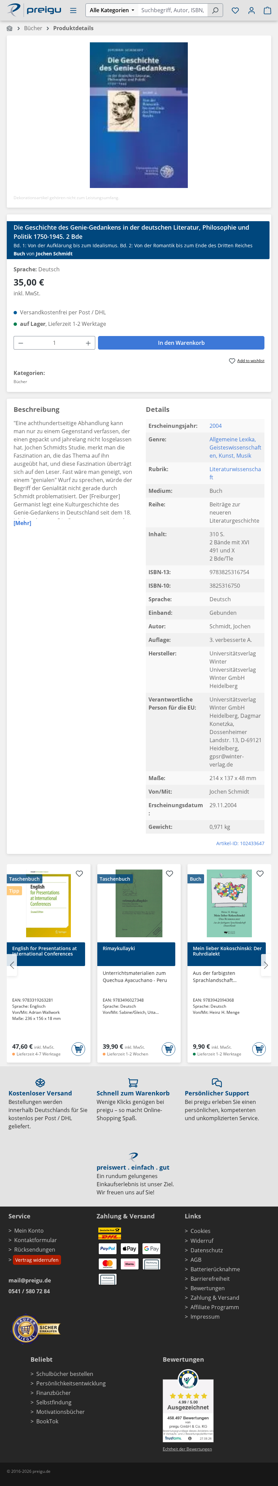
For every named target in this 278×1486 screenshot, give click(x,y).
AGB (196, 1259)
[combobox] (172, 10)
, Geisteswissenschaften (235, 447)
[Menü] (73, 10)
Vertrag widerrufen (37, 1260)
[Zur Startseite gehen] (34, 9)
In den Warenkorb (181, 343)
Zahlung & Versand (215, 1297)
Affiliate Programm (215, 1307)
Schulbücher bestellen (64, 1374)
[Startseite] (10, 28)
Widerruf (202, 1240)
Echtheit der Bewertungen (187, 1449)
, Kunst (225, 455)
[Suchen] (215, 10)
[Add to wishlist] (79, 875)
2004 (216, 426)
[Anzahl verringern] (21, 343)
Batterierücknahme (215, 1269)
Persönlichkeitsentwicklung (71, 1383)
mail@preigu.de (29, 1280)
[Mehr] (22, 523)
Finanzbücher (53, 1393)
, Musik (242, 455)
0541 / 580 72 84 (29, 1291)
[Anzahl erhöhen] (88, 343)
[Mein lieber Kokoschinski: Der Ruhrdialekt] (229, 903)
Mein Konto (29, 1230)
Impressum (205, 1316)
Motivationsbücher (60, 1412)
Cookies (201, 1231)
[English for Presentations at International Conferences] (48, 903)
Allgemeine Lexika (232, 439)
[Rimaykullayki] (139, 903)
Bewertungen (208, 1288)
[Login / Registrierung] (251, 10)
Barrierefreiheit (210, 1278)
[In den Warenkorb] (78, 1049)
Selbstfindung (54, 1402)
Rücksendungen (34, 1249)
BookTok (47, 1421)
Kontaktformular (35, 1240)
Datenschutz (207, 1250)
